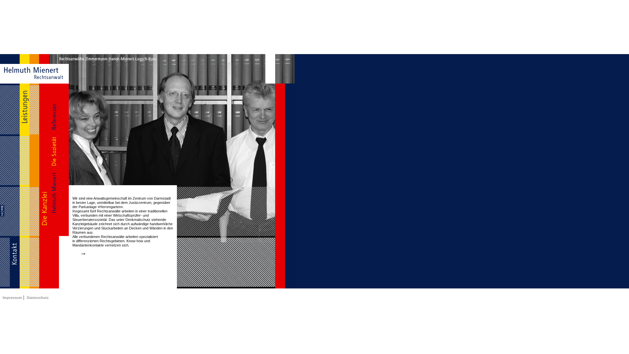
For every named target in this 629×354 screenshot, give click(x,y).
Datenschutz (38, 298)
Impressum (12, 298)
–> (82, 254)
